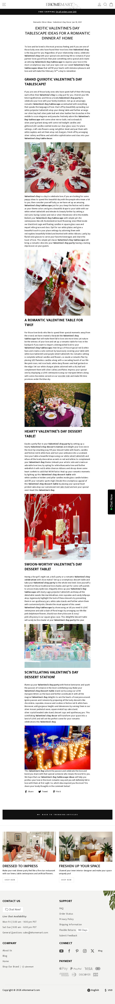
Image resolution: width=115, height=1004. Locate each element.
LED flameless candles (42, 360)
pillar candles (57, 477)
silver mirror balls (58, 119)
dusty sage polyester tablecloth (55, 592)
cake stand (64, 487)
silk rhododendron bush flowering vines (58, 221)
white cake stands (59, 601)
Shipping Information (70, 924)
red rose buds (44, 363)
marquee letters (75, 372)
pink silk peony (31, 617)
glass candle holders (78, 477)
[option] (57, 11)
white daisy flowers (60, 363)
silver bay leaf (34, 113)
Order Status (66, 914)
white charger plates (50, 366)
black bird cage (35, 224)
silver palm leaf (48, 113)
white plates (67, 227)
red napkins (30, 233)
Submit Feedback (68, 936)
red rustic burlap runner (35, 215)
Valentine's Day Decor (62, 22)
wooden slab (64, 376)
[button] (111, 502)
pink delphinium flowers (35, 613)
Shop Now (10, 880)
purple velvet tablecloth (59, 354)
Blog (5, 956)
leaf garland (79, 363)
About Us (7, 950)
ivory (76, 613)
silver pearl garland (33, 122)
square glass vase (72, 224)
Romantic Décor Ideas (42, 22)
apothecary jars (42, 601)
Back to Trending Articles (59, 814)
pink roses (32, 363)
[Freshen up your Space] (85, 847)
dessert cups (60, 712)
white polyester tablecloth (37, 110)
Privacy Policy (66, 919)
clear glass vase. (68, 126)
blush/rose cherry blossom (59, 613)
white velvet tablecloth (35, 211)
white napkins (31, 132)
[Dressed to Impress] (29, 847)
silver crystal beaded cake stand (39, 712)
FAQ (61, 908)
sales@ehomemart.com (35, 933)
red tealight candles (67, 122)
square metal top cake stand (64, 709)
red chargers (61, 132)
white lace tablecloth (34, 354)
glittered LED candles (34, 126)
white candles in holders (36, 477)
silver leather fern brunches (72, 113)
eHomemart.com (31, 990)
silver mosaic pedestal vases (37, 709)
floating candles (54, 224)
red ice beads (73, 119)
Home (6, 961)
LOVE (85, 607)
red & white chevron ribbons (53, 468)
